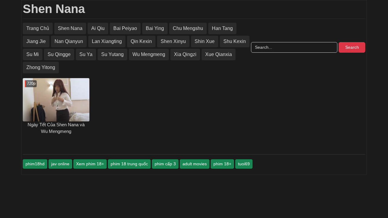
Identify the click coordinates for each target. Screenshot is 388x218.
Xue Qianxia (218, 54)
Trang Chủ (37, 28)
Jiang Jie (36, 41)
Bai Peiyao (125, 28)
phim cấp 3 (165, 163)
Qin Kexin (141, 41)
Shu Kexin (234, 41)
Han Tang (222, 28)
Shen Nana (54, 8)
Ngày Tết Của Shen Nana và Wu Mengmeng (56, 128)
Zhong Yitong (40, 67)
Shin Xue (205, 41)
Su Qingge (59, 54)
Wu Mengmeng (148, 54)
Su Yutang (112, 54)
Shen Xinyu (173, 41)
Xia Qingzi (185, 54)
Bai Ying (155, 28)
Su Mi (32, 54)
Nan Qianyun (69, 41)
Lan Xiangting (107, 41)
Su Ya (85, 54)
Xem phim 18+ (90, 163)
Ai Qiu (98, 28)
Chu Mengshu (188, 28)
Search (352, 47)
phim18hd (35, 163)
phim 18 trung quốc (129, 163)
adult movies (194, 163)
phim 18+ (222, 163)
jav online (60, 163)
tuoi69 (244, 163)
